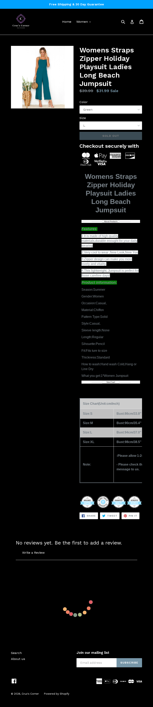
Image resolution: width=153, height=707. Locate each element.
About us (18, 659)
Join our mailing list (92, 653)
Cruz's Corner (30, 693)
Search (16, 653)
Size (82, 118)
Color (83, 102)
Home (66, 22)
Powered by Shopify (56, 693)
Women (84, 22)
